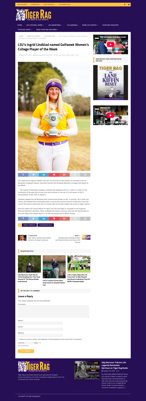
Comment (22, 304)
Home (19, 25)
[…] (125, 387)
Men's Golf (70, 55)
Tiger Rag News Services (43, 55)
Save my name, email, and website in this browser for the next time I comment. (51, 339)
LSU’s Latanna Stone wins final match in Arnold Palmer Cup (54, 282)
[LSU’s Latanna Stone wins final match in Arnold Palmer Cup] (54, 266)
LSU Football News (34, 25)
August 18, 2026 (109, 371)
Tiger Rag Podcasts (110, 25)
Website (21, 333)
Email (20, 326)
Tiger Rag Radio (24, 29)
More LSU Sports (89, 25)
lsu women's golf (45, 225)
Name (20, 320)
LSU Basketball (54, 25)
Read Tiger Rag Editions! (46, 29)
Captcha (21, 342)
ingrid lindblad (29, 225)
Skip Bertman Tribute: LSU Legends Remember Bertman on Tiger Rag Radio (115, 365)
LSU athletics (61, 55)
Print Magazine (22, 4)
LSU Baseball (72, 25)
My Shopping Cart (64, 4)
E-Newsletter (35, 4)
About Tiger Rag (49, 4)
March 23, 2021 (26, 55)
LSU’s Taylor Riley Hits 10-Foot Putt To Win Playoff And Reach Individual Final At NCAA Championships (78, 278)
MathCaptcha (26, 345)
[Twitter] (129, 4)
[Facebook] (125, 4)
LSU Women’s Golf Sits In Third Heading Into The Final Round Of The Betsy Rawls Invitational (29, 278)
